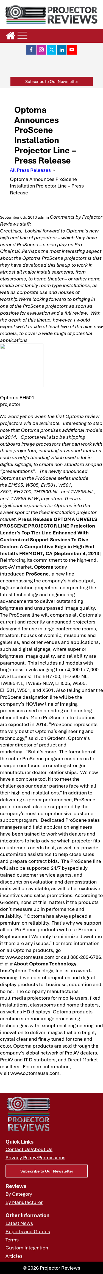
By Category (18, 1193)
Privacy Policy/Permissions (35, 1157)
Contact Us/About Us (28, 1149)
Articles (14, 1255)
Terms (12, 1239)
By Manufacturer (24, 1202)
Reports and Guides (27, 1231)
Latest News (19, 1223)
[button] (51, 81)
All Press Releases (30, 170)
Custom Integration (26, 1247)
